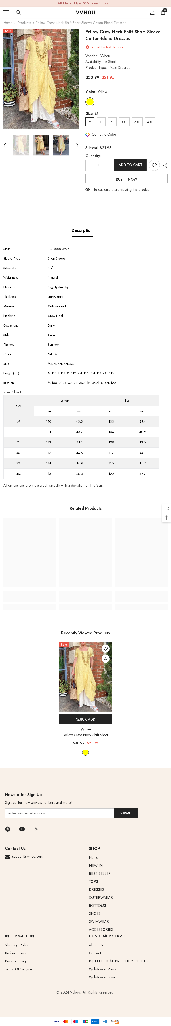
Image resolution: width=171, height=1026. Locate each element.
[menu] (6, 12)
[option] (41, 79)
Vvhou (105, 55)
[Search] (18, 12)
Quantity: (93, 155)
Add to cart (129, 164)
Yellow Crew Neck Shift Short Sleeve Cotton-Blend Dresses (85, 735)
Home (7, 22)
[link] (29, 599)
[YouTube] (22, 829)
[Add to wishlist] (154, 165)
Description (82, 230)
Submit (126, 813)
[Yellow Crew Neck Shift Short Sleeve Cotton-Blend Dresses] (85, 677)
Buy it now (126, 179)
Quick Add (85, 719)
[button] (4, 145)
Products (24, 22)
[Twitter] (36, 829)
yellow (85, 752)
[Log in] (152, 12)
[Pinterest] (7, 829)
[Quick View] (106, 659)
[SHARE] (164, 165)
